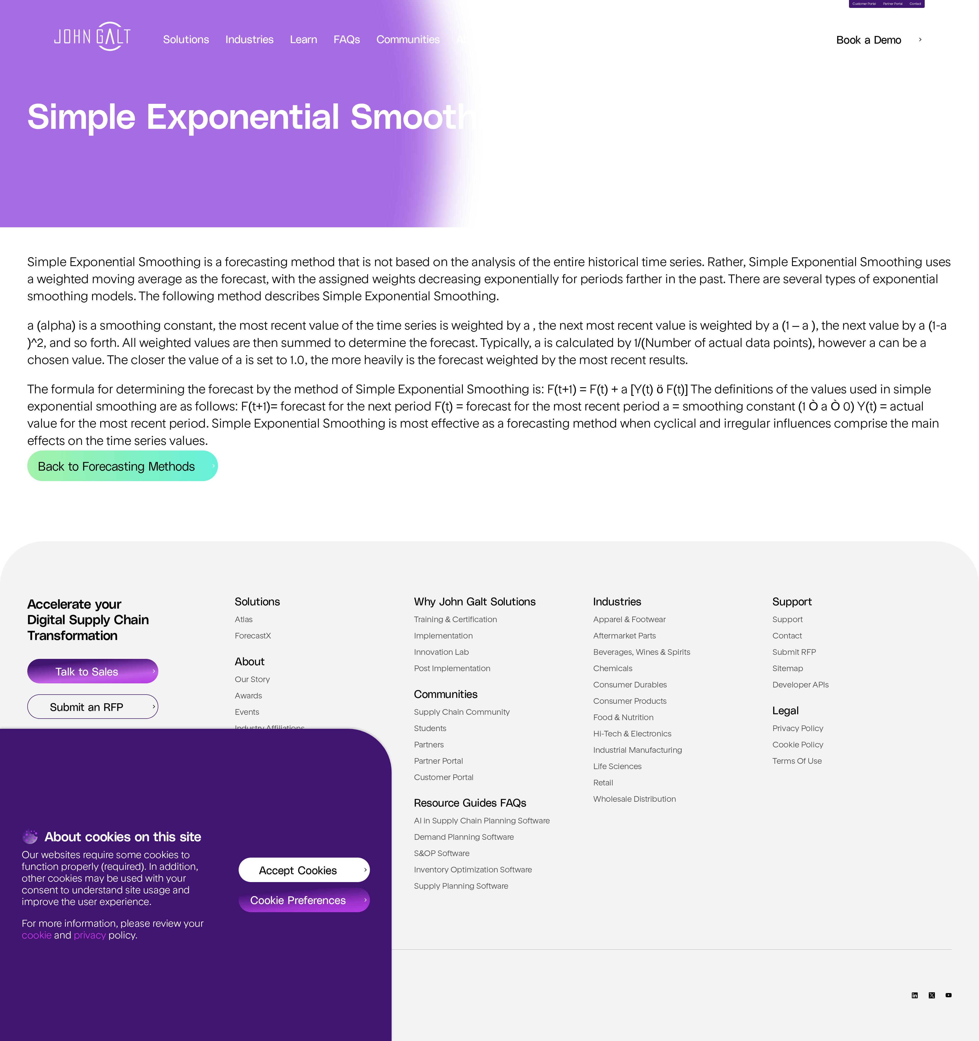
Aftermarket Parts (624, 636)
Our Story (252, 680)
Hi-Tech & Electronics (632, 734)
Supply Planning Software (461, 887)
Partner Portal (438, 762)
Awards (248, 696)
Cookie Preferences (298, 899)
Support (787, 620)
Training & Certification (455, 620)
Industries (250, 38)
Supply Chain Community (462, 713)
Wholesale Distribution (634, 800)
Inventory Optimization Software (473, 870)
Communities (408, 38)
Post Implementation (452, 669)
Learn (303, 38)
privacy (90, 936)
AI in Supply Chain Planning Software (482, 821)
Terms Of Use (797, 762)
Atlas (244, 620)
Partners (429, 745)
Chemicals (612, 669)
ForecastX (253, 636)
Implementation (443, 636)
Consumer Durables (630, 685)
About (471, 38)
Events (247, 713)
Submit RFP (794, 653)
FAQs (347, 38)
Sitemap (787, 669)
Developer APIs (800, 685)
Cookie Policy (797, 745)
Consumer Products (630, 702)
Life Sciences (617, 767)
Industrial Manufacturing (637, 751)
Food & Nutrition (623, 718)
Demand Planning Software (464, 838)
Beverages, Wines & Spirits (641, 653)
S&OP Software (441, 854)
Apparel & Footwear (629, 620)
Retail (603, 783)
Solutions (186, 38)
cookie (36, 936)
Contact (787, 636)
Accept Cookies (298, 869)
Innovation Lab (441, 653)
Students (430, 729)
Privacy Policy (797, 729)
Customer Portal (444, 778)
